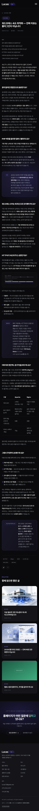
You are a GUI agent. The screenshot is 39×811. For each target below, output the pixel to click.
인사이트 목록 (6, 13)
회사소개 (23, 765)
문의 (22, 776)
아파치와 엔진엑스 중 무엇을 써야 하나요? (12, 55)
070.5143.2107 (6, 788)
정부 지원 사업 (5, 769)
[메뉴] (36, 4)
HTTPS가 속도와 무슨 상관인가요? (11, 52)
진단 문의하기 (14, 733)
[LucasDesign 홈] (8, 4)
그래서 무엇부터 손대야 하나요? (10, 58)
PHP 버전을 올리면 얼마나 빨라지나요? (12, 46)
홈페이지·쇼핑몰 (6, 773)
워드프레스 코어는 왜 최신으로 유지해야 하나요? (14, 49)
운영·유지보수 (5, 776)
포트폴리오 (23, 769)
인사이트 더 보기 (27, 733)
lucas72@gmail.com (8, 784)
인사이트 (23, 773)
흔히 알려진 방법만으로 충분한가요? (11, 43)
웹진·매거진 (5, 765)
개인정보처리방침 (5, 806)
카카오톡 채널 (5, 791)
